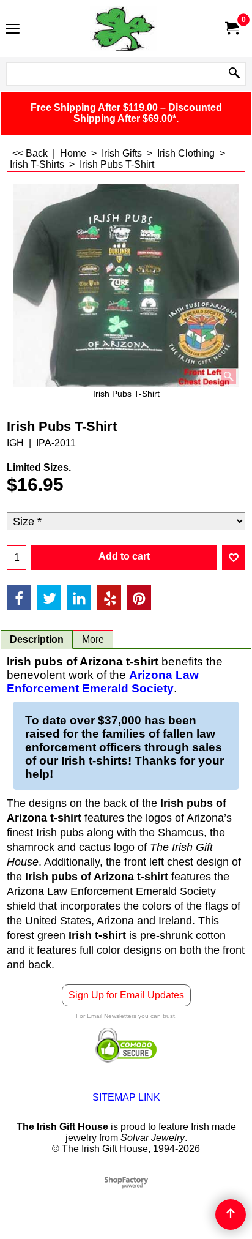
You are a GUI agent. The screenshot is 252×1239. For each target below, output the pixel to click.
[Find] (234, 74)
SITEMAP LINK (126, 1097)
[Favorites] (233, 557)
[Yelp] (109, 597)
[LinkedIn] (79, 597)
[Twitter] (49, 597)
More (93, 639)
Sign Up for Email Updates (126, 995)
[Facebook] (19, 597)
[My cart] (231, 28)
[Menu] (13, 29)
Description (37, 639)
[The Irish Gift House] (124, 28)
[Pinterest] (139, 597)
